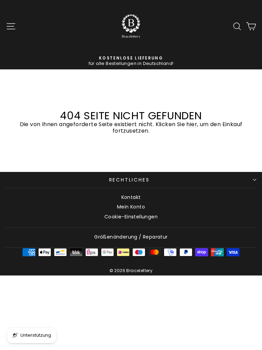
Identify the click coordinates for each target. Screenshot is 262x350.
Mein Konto (131, 206)
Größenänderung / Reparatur (131, 236)
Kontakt (131, 197)
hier (191, 124)
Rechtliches (129, 179)
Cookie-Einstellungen (131, 216)
